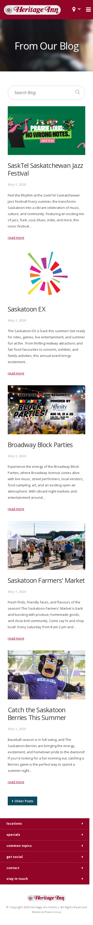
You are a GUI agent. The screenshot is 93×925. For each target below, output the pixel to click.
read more (16, 237)
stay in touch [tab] (17, 879)
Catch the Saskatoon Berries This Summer (37, 713)
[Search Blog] (77, 92)
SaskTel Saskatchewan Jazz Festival (45, 169)
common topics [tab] (19, 846)
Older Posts (23, 801)
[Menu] (88, 9)
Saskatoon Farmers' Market (46, 580)
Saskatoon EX (26, 309)
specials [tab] (13, 834)
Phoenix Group (52, 912)
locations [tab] (14, 823)
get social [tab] (14, 857)
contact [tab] (12, 868)
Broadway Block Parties (40, 444)
